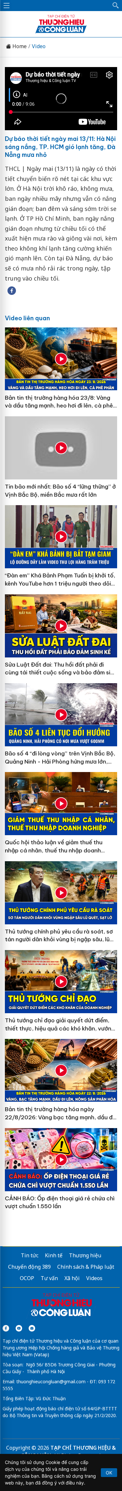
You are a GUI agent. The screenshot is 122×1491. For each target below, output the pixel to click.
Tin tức (29, 1255)
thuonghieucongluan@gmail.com (51, 1381)
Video (39, 46)
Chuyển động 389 (29, 1266)
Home (19, 46)
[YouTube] (19, 1328)
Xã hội (72, 1278)
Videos (94, 1278)
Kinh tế (53, 1255)
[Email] (32, 1328)
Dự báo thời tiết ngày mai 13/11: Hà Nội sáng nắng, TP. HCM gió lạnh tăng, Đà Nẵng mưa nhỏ (60, 147)
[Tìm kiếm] (116, 5)
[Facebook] (6, 1328)
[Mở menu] (6, 5)
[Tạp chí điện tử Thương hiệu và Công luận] (61, 1305)
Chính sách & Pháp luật (85, 1266)
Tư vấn (49, 1278)
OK (109, 1472)
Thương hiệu (85, 1255)
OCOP (27, 1278)
